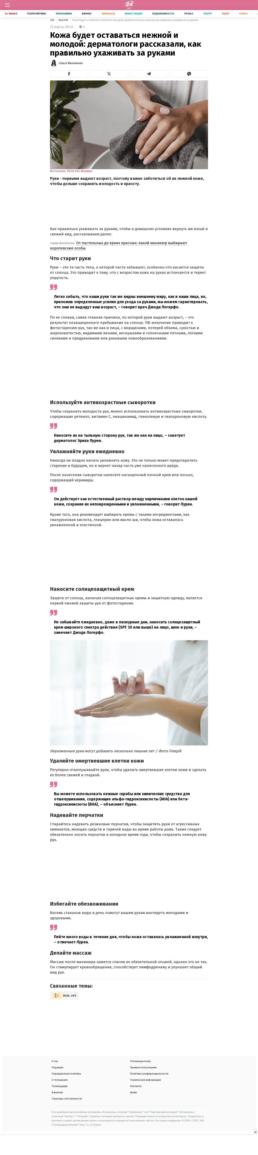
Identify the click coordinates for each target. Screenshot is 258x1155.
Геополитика (36, 13)
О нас (55, 1061)
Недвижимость (163, 13)
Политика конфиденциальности (149, 1073)
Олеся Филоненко (71, 63)
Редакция (57, 1067)
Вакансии (57, 1092)
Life (52, 20)
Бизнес (87, 13)
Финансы (108, 13)
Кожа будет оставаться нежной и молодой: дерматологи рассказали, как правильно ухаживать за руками (135, 20)
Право (188, 13)
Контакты (135, 1086)
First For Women (79, 171)
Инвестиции (133, 13)
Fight (225, 13)
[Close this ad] (255, 1132)
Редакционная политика (66, 1073)
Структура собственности (67, 1098)
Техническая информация (145, 1079)
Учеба (243, 13)
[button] (69, 73)
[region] (129, 1145)
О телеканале (60, 1079)
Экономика (64, 13)
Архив (133, 1092)
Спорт (207, 13)
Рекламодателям (140, 1061)
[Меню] (7, 5)
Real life (63, 20)
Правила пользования (143, 1067)
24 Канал (11, 13)
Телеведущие (60, 1086)
